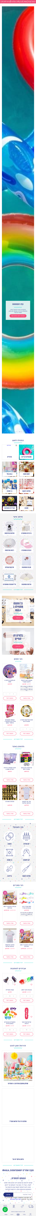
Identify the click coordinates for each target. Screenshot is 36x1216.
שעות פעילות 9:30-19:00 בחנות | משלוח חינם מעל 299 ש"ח (18, 1)
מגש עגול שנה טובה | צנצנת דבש (26, 901)
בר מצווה (9, 1041)
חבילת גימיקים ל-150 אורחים (9, 1088)
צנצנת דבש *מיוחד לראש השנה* (26, 862)
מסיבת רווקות (26, 1057)
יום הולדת (26, 1025)
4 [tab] (18, 612)
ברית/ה (9, 1057)
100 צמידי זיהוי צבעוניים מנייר (26, 1088)
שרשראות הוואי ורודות (26, 1203)
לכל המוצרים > (18, 770)
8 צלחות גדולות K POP (10, 862)
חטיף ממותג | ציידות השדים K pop (10, 949)
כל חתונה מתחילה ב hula (18, 788)
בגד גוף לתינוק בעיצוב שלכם (26, 983)
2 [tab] (21, 612)
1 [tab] (23, 612)
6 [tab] (14, 612)
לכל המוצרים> (18, 920)
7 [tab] (13, 612)
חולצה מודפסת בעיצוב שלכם (9, 1126)
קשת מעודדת (10, 1171)
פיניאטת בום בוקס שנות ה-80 (26, 949)
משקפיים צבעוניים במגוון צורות (9, 1203)
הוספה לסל (9, 879)
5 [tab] (16, 612)
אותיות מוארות (9, 982)
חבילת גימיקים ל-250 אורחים (26, 1126)
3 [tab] (20, 612)
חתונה (9, 1025)
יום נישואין (26, 1041)
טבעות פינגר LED (26, 1171)
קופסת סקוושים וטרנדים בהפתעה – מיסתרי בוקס (10, 902)
